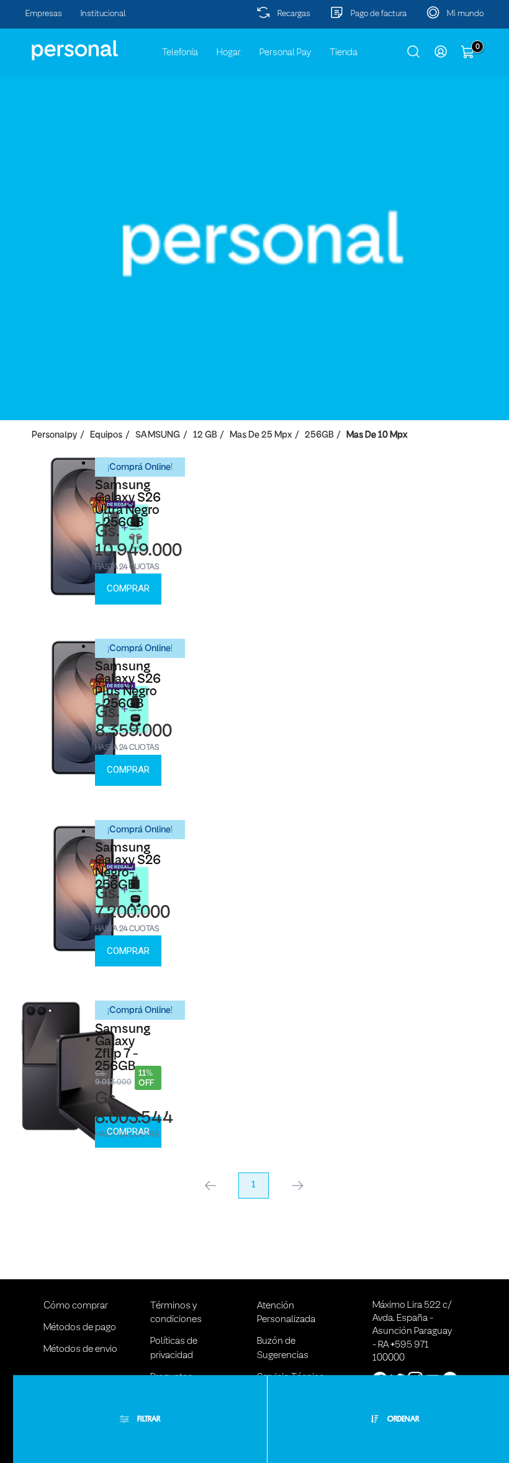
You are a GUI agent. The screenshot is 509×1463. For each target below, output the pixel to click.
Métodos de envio (80, 1349)
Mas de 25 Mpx (261, 435)
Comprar (128, 588)
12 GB (205, 435)
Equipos (106, 435)
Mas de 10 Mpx (376, 435)
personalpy (54, 435)
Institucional (103, 14)
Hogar (229, 52)
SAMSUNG (157, 435)
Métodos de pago (79, 1327)
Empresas (43, 14)
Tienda (344, 52)
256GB (319, 435)
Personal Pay (285, 52)
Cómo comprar (75, 1306)
